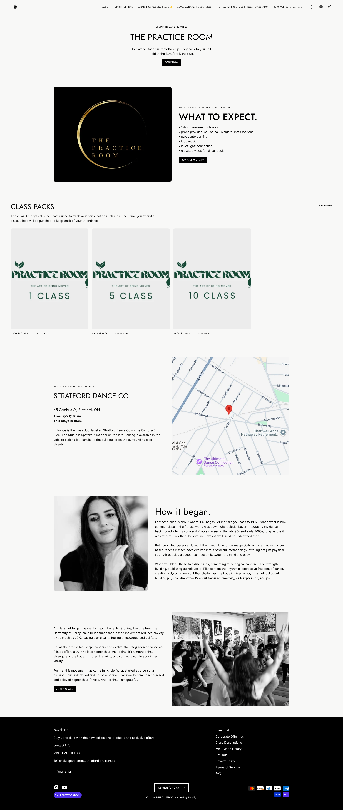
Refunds (221, 755)
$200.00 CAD (204, 333)
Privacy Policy (225, 761)
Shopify (192, 797)
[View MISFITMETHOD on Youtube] (64, 787)
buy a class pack (192, 159)
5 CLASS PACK (100, 333)
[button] (106, 7)
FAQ (218, 773)
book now (171, 62)
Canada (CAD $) (168, 787)
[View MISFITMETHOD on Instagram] (56, 787)
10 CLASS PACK (181, 333)
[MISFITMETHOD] (15, 7)
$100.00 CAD (121, 333)
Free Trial (222, 730)
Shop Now (325, 205)
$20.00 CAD (41, 333)
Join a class (64, 689)
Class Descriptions (229, 742)
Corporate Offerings (230, 736)
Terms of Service (228, 767)
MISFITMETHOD (164, 797)
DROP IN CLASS (19, 333)
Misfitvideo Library (229, 749)
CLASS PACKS (32, 206)
